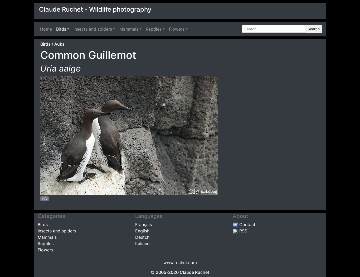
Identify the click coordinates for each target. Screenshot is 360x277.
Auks (59, 44)
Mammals (128, 29)
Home (47, 29)
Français (143, 224)
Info (44, 198)
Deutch (142, 237)
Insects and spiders (93, 29)
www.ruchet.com (180, 262)
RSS (242, 230)
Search (314, 29)
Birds (61, 29)
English (142, 230)
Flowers (176, 29)
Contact (246, 224)
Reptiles (154, 29)
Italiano (142, 243)
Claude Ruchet (194, 272)
